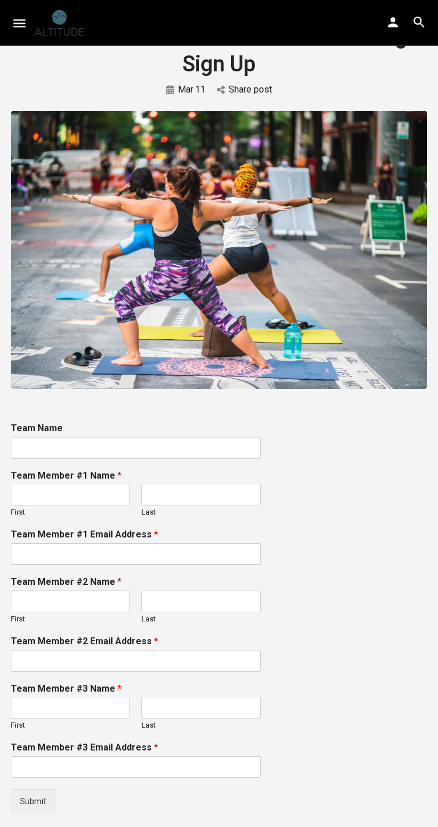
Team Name (37, 428)
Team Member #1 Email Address (84, 534)
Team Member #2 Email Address (84, 641)
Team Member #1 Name (66, 475)
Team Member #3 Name (66, 688)
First (18, 512)
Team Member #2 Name (66, 581)
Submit (33, 801)
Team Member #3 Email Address (84, 747)
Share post (250, 89)
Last (148, 512)
